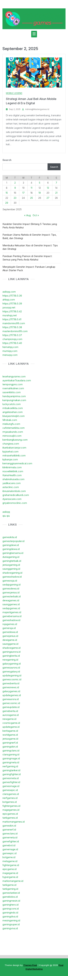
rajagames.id (9, 624)
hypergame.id (10, 877)
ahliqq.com (8, 299)
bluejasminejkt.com (13, 416)
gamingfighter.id (11, 774)
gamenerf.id (9, 829)
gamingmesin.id (11, 900)
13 (48, 187)
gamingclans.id (10, 750)
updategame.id (10, 726)
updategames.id (11, 695)
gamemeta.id (9, 837)
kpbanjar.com (10, 459)
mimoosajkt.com (11, 435)
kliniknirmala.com (12, 467)
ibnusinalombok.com (14, 491)
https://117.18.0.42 (12, 311)
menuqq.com (9, 354)
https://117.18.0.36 (12, 295)
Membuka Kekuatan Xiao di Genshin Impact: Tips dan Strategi (30, 247)
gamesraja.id (9, 580)
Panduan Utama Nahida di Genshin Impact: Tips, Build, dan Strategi (29, 236)
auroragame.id (10, 715)
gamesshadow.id (12, 576)
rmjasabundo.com (12, 431)
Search (6, 160)
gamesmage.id (10, 786)
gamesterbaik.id (11, 596)
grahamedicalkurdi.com (15, 495)
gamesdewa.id (10, 588)
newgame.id (9, 718)
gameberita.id (10, 711)
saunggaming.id (11, 568)
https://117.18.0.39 (12, 303)
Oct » (36, 215)
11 (31, 187)
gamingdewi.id (10, 545)
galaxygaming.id (11, 663)
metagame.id (9, 861)
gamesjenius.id (10, 592)
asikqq (6, 511)
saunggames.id (11, 604)
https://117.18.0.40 (12, 343)
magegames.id (10, 809)
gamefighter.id (10, 841)
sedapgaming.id (11, 584)
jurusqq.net (8, 307)
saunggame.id (10, 643)
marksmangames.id (13, 821)
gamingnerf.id (10, 742)
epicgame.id (9, 869)
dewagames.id (10, 600)
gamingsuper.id (11, 924)
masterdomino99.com (15, 331)
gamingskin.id (10, 746)
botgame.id (8, 857)
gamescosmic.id (11, 679)
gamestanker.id (11, 892)
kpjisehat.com (10, 451)
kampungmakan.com (14, 400)
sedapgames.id (11, 608)
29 (6, 202)
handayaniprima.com (14, 396)
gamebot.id (8, 845)
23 (15, 197)
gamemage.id (10, 849)
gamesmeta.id (10, 778)
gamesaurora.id (11, 667)
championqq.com (12, 339)
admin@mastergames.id (37, 109)
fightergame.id (10, 865)
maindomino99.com (13, 323)
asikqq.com (9, 291)
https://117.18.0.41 (11, 319)
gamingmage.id (11, 758)
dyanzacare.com (11, 499)
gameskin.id (9, 825)
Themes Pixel (30, 965)
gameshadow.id (11, 620)
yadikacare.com (11, 483)
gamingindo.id (10, 912)
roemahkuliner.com (13, 388)
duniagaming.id (10, 556)
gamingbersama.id (12, 553)
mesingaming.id (11, 920)
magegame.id (10, 873)
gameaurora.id (10, 699)
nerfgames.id (9, 798)
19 (39, 192)
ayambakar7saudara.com (16, 380)
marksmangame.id (12, 880)
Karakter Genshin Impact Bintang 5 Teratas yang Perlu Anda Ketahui (29, 225)
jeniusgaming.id (11, 564)
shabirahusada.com (13, 479)
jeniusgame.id (10, 738)
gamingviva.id (10, 928)
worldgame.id (10, 734)
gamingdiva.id (10, 916)
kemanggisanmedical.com (17, 463)
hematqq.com (10, 347)
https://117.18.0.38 (12, 327)
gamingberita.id (11, 655)
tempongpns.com (12, 384)
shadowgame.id (11, 647)
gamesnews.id (10, 687)
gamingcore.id (10, 908)
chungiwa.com (10, 443)
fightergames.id (11, 805)
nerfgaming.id (10, 766)
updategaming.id (11, 675)
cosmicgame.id (11, 722)
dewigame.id (9, 639)
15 (7, 192)
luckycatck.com (11, 404)
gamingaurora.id (11, 651)
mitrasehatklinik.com (14, 455)
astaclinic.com (10, 487)
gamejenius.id (10, 635)
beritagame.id (10, 730)
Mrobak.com (9, 419)
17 (23, 192)
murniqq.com (9, 350)
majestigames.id (11, 612)
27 (48, 197)
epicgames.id (10, 813)
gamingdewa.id (11, 549)
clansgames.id (10, 794)
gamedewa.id (10, 632)
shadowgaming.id (12, 572)
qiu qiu (6, 515)
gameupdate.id (10, 707)
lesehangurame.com (14, 376)
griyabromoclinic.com (14, 502)
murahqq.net (9, 315)
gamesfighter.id (11, 782)
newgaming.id (10, 659)
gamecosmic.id (11, 703)
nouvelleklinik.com (12, 471)
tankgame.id (9, 884)
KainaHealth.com (12, 475)
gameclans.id (9, 833)
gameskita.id (9, 537)
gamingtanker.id (11, 770)
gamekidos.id (10, 896)
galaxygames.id (11, 691)
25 (31, 197)
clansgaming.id (10, 754)
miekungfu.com (11, 423)
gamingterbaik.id (11, 560)
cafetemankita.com (13, 427)
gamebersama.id (11, 616)
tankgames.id (10, 817)
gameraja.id (9, 628)
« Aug (27, 215)
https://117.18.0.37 (12, 335)
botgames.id (9, 801)
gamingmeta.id (10, 762)
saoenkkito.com (11, 392)
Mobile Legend (14, 93)
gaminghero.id (10, 904)
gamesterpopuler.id (13, 541)
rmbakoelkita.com (12, 408)
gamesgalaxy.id (11, 671)
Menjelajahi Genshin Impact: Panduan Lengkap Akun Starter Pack (28, 268)
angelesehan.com (12, 412)
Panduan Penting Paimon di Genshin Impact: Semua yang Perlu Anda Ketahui (27, 258)
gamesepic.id (10, 790)
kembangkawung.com (15, 439)
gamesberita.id (10, 683)
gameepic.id (9, 853)
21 (56, 192)
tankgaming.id (10, 888)
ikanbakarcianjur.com (14, 447)
